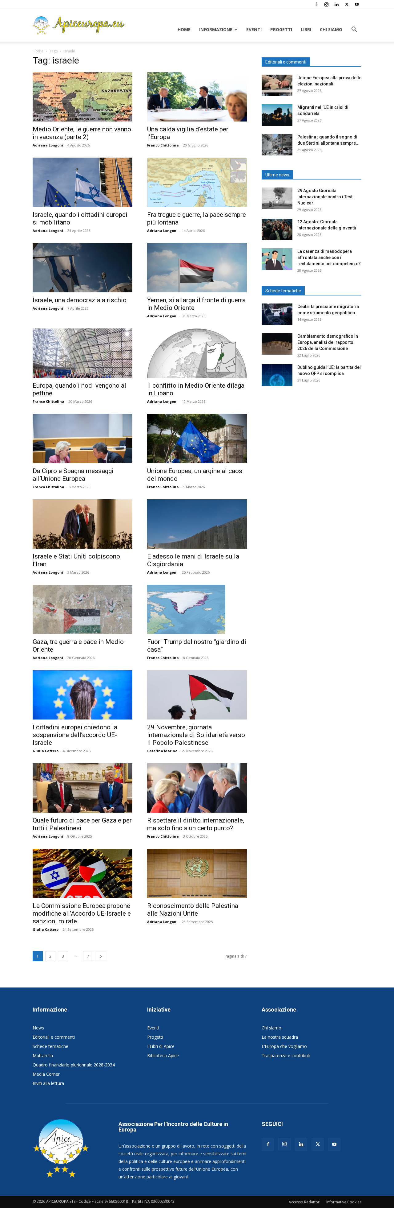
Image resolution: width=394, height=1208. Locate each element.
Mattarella (43, 1055)
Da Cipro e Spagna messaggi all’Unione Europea (73, 474)
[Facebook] (316, 4)
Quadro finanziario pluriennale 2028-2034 (74, 1065)
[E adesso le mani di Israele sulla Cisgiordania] (197, 524)
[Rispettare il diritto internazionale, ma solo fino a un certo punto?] (197, 788)
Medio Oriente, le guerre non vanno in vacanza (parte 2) (82, 133)
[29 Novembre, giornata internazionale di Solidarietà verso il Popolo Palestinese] (197, 694)
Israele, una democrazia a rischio (80, 300)
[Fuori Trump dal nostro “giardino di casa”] (197, 609)
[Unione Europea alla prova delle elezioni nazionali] (277, 85)
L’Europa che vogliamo (284, 1046)
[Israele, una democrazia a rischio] (82, 267)
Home (184, 29)
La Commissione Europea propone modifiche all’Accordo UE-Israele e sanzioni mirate (82, 913)
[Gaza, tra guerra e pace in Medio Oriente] (82, 609)
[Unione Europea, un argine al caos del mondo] (197, 438)
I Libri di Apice (161, 1046)
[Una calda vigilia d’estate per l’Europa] (197, 97)
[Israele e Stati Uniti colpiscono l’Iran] (82, 524)
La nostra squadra (280, 1037)
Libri (306, 29)
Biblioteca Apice (163, 1055)
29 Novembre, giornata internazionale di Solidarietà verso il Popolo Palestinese (196, 735)
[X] (346, 4)
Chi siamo (331, 29)
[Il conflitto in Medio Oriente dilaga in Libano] (197, 353)
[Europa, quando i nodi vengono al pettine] (82, 353)
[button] (354, 30)
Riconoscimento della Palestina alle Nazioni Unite (192, 909)
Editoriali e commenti (54, 1037)
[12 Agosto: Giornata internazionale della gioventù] (277, 229)
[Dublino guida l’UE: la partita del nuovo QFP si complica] (277, 375)
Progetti (281, 29)
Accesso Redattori (304, 1202)
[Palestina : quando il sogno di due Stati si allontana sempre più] (277, 144)
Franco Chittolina (163, 145)
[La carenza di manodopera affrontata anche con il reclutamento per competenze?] (277, 259)
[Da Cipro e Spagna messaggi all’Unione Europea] (82, 438)
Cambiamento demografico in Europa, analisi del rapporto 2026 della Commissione (327, 342)
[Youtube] (356, 4)
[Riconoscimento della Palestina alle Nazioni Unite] (197, 873)
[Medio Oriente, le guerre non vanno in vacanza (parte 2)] (82, 97)
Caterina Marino (162, 750)
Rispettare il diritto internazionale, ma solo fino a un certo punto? (195, 824)
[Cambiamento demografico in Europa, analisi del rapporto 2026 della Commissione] (277, 344)
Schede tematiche (50, 1046)
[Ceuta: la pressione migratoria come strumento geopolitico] (277, 314)
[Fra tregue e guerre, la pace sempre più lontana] (197, 182)
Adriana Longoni (48, 145)
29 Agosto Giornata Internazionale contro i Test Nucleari (324, 196)
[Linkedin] (336, 4)
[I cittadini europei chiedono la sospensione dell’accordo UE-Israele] (82, 694)
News (38, 1028)
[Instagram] (326, 4)
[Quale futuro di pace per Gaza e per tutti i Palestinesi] (82, 788)
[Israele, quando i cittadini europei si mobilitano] (82, 182)
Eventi (254, 29)
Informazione (215, 29)
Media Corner (46, 1074)
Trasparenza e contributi (286, 1055)
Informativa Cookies (343, 1202)
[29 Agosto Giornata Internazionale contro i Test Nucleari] (277, 198)
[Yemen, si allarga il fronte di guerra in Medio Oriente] (197, 267)
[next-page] (101, 956)
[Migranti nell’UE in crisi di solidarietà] (277, 115)
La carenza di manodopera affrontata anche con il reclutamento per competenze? (329, 257)
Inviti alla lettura (48, 1083)
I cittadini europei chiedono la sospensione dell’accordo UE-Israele (75, 735)
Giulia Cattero (45, 750)
